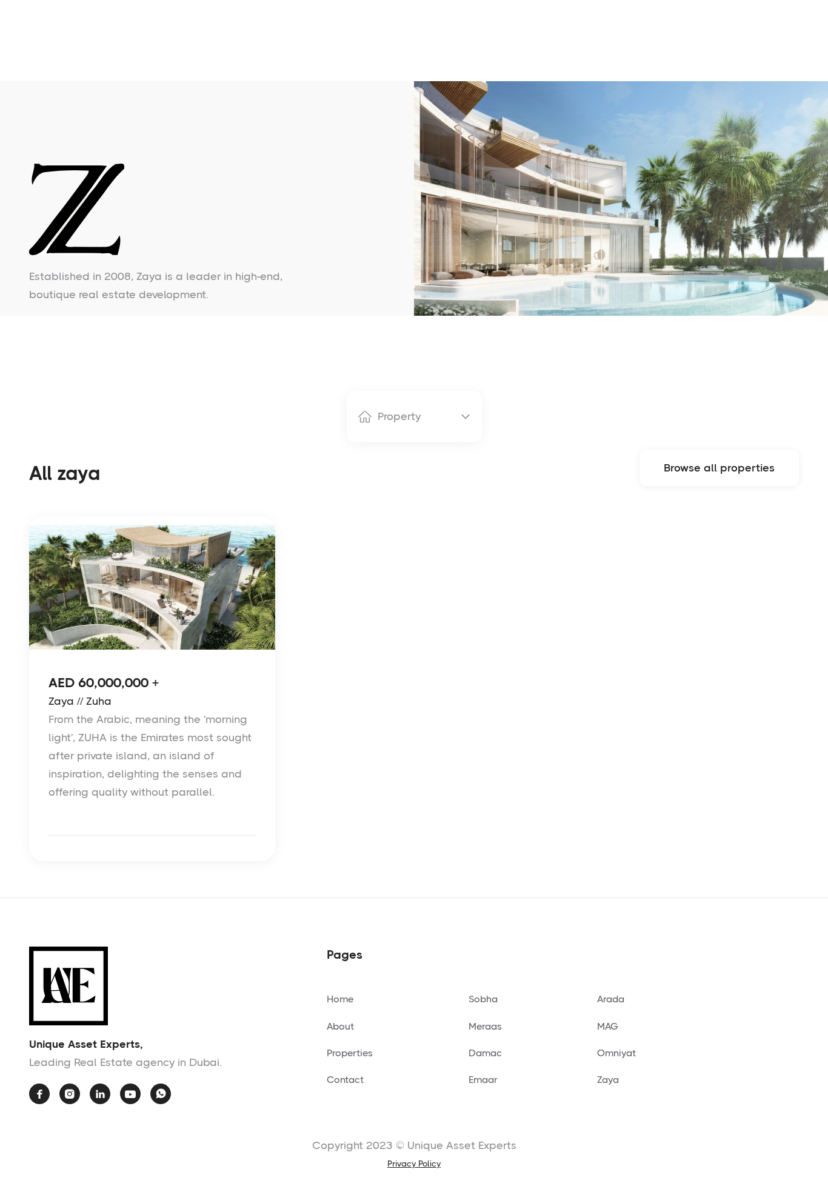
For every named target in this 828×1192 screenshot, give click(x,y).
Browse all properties (719, 468)
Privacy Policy (414, 1163)
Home (340, 999)
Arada (610, 999)
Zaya (608, 1079)
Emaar (483, 1079)
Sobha (483, 999)
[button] (414, 416)
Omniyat (616, 1053)
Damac (485, 1053)
